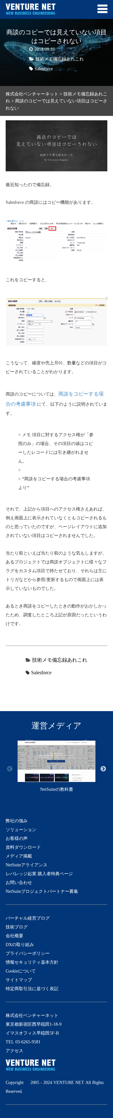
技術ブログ (17, 927)
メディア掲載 (19, 856)
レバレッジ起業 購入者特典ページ (39, 873)
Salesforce (44, 68)
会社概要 (14, 935)
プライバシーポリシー (28, 953)
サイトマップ (19, 980)
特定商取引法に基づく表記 (32, 988)
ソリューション (21, 829)
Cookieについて (21, 971)
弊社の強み (17, 821)
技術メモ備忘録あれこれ (59, 59)
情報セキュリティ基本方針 (32, 962)
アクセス (14, 1050)
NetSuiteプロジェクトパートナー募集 (42, 891)
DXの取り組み (20, 944)
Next (103, 769)
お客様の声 (17, 838)
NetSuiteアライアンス (26, 865)
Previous (10, 769)
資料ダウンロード (23, 847)
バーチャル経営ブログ (28, 918)
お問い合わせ (19, 882)
